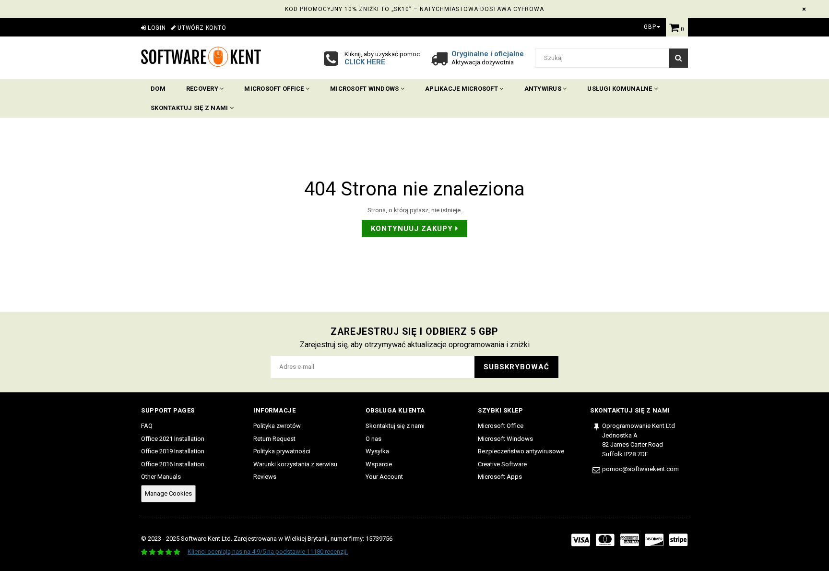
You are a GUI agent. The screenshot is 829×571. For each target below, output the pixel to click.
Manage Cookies (168, 493)
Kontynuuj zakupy (413, 228)
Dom (158, 88)
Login (156, 27)
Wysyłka (377, 451)
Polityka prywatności (281, 451)
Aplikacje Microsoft (462, 88)
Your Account (384, 476)
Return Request (274, 438)
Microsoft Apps (500, 476)
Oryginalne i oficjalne (487, 53)
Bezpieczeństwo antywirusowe (521, 451)
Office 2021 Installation (172, 438)
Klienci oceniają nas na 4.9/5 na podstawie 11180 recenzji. (268, 551)
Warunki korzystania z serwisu (295, 464)
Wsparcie (379, 464)
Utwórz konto (201, 27)
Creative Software (502, 464)
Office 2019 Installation (172, 451)
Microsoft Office (274, 88)
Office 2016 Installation (172, 464)
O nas (373, 438)
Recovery (203, 88)
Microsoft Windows (365, 88)
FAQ (147, 425)
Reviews (264, 476)
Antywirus (543, 88)
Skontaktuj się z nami (190, 107)
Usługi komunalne (620, 88)
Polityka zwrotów (277, 425)
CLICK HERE (364, 62)
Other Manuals (161, 476)
